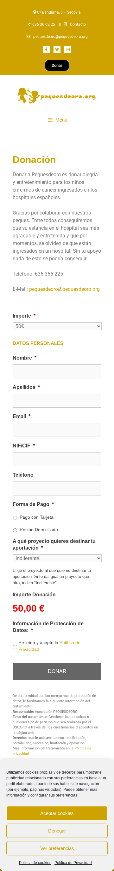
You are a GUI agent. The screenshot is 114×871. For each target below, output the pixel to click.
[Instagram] (68, 49)
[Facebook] (46, 49)
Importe (24, 316)
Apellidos (26, 387)
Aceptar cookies (57, 813)
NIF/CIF (24, 445)
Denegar (57, 830)
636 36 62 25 (43, 24)
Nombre (24, 358)
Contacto (78, 24)
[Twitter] (57, 49)
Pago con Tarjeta (37, 517)
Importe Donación (34, 594)
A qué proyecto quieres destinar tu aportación (54, 544)
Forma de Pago (33, 504)
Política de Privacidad (73, 862)
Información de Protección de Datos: (48, 627)
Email (21, 416)
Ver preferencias (57, 848)
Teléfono (23, 475)
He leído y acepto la (49, 646)
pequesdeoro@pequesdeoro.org (60, 36)
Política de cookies (35, 862)
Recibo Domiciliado (39, 529)
